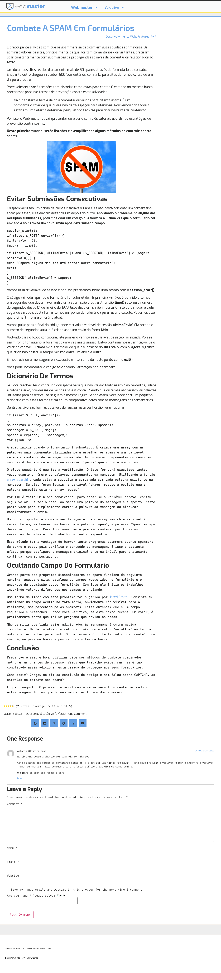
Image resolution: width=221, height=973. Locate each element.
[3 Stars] (9, 706)
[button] (35, 723)
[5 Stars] (13, 706)
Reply (19, 778)
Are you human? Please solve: (32, 895)
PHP (153, 36)
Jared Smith (118, 597)
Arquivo (112, 7)
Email (13, 862)
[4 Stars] (11, 706)
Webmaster (82, 7)
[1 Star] (4, 706)
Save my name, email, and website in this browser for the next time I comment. (77, 889)
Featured (143, 36)
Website (13, 875)
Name (12, 848)
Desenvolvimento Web (121, 36)
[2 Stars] (7, 706)
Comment (14, 804)
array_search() (18, 479)
